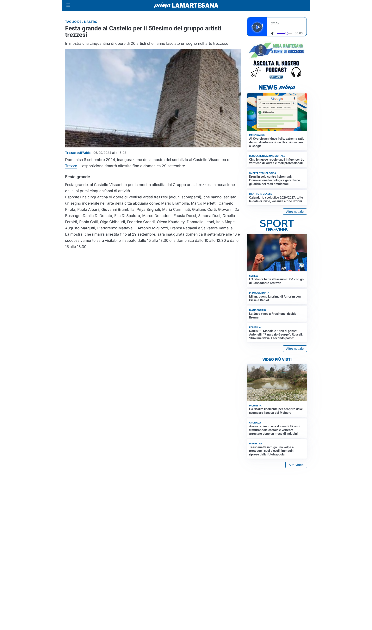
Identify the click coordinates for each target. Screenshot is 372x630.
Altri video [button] (296, 465)
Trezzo (71, 166)
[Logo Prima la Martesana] (186, 5)
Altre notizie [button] (295, 211)
